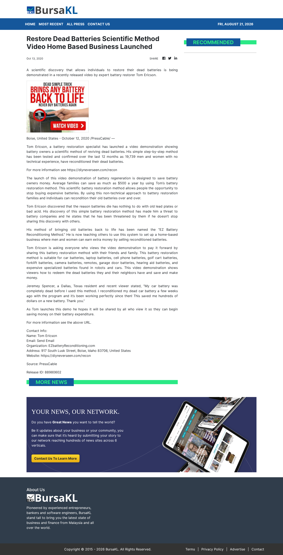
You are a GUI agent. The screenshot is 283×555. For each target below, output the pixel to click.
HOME (30, 24)
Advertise (237, 549)
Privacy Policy (212, 549)
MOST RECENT (51, 24)
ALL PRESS (75, 24)
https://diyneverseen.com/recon (92, 170)
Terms (190, 549)
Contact (258, 549)
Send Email (45, 341)
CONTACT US (99, 24)
